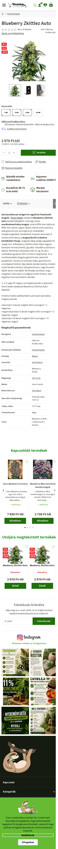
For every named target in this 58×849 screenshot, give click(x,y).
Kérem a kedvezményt (29, 441)
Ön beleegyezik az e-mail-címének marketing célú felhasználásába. (28, 449)
